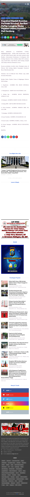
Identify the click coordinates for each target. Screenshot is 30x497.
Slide (12, 464)
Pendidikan (22, 472)
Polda (22, 466)
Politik (3, 464)
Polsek (9, 474)
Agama (20, 470)
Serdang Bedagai (5, 483)
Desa (26, 479)
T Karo (3, 485)
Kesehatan (4, 462)
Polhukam (4, 466)
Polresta (12, 476)
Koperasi (12, 485)
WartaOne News (11, 479)
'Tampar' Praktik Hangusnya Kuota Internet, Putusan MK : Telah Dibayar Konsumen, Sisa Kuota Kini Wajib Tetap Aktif (14, 171)
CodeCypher (21, 494)
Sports (17, 476)
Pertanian (4, 474)
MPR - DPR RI (18, 485)
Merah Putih (4, 481)
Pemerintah (11, 468)
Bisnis (17, 472)
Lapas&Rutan (5, 470)
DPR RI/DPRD (23, 476)
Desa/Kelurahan (5, 476)
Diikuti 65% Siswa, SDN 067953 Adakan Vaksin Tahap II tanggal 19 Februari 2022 (18, 282)
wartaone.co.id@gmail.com (12, 453)
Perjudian (4, 479)
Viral (12, 466)
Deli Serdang (5, 468)
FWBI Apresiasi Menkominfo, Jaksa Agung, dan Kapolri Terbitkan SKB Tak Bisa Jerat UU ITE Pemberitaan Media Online (18, 314)
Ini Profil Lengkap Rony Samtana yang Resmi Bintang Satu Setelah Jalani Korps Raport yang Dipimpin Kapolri (18, 325)
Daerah (3, 18)
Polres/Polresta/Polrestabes (8, 472)
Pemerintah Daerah (19, 464)
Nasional (24, 462)
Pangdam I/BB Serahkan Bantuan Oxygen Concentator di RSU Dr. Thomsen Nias (18, 362)
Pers (24, 470)
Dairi (7, 485)
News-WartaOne (13, 470)
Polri (16, 481)
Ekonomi (8, 18)
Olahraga (17, 466)
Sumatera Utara (11, 462)
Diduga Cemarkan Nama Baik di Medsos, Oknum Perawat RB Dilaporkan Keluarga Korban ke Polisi (17, 303)
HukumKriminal (15, 18)
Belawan (13, 483)
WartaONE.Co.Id (18, 492)
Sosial (21, 18)
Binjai (19, 474)
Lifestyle (18, 462)
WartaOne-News (20, 479)
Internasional (19, 468)
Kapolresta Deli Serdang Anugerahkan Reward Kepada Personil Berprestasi (17, 334)
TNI (9, 466)
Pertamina (11, 481)
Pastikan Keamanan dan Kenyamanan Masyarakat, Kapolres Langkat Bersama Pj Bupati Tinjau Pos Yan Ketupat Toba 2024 (18, 293)
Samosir (20, 481)
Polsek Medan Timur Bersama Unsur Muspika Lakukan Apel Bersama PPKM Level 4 (18, 344)
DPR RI (18, 483)
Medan (7, 464)
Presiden (14, 474)
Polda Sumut (24, 483)
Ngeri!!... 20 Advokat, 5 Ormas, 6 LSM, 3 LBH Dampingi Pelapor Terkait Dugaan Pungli (19, 353)
